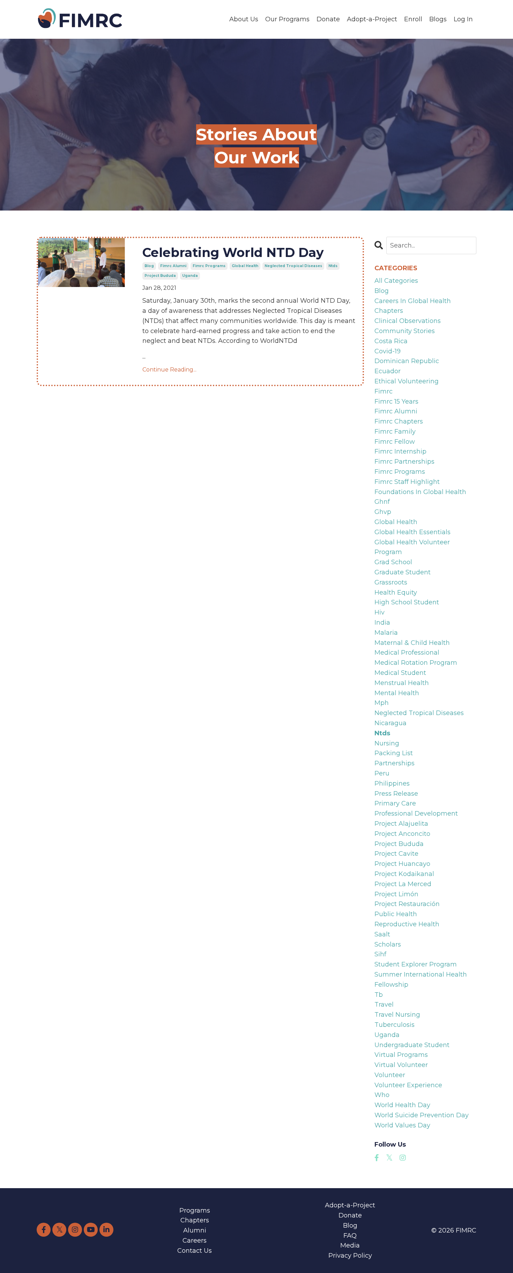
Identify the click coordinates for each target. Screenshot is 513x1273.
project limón (396, 894)
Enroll (413, 19)
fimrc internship (400, 451)
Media (350, 1245)
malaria (386, 632)
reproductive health (406, 924)
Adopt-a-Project (372, 19)
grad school (393, 562)
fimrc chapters (398, 421)
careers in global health (412, 301)
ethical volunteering (406, 381)
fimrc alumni (173, 266)
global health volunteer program (412, 547)
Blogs (438, 19)
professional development (416, 813)
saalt (382, 934)
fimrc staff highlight (407, 482)
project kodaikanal (404, 874)
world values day (402, 1125)
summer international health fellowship (420, 979)
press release (396, 793)
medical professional (406, 652)
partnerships (394, 763)
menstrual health (401, 683)
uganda (190, 275)
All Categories (396, 281)
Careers (195, 1240)
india (382, 622)
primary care (395, 803)
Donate (328, 19)
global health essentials (412, 532)
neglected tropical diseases (293, 266)
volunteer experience (408, 1085)
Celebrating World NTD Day (233, 252)
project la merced (402, 884)
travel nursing (397, 1014)
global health (245, 266)
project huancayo (402, 864)
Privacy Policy (350, 1255)
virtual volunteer (401, 1065)
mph (381, 703)
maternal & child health (412, 643)
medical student (400, 673)
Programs (194, 1210)
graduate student (402, 572)
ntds (332, 266)
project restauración (407, 904)
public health (395, 914)
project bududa (160, 275)
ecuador (387, 371)
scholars (387, 944)
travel (384, 1004)
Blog (350, 1225)
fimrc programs (209, 266)
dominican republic (406, 361)
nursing (386, 743)
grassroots (390, 582)
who (381, 1095)
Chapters (194, 1220)
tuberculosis (394, 1025)
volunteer (389, 1075)
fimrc (383, 391)
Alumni (194, 1230)
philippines (392, 783)
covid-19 (387, 351)
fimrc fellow (394, 442)
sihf (380, 954)
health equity (395, 592)
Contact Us (194, 1250)
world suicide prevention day (421, 1115)
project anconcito (402, 834)
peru (381, 773)
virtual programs (401, 1055)
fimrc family (395, 431)
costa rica (391, 341)
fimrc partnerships (404, 461)
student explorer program (415, 964)
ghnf (382, 502)
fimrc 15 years (396, 401)
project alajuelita (401, 823)
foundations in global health (420, 492)
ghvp (382, 512)
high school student (406, 602)
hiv (379, 612)
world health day (402, 1105)
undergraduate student (411, 1045)
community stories (404, 331)
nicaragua (390, 723)
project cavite (396, 854)
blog (149, 266)
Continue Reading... (169, 369)
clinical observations (407, 321)
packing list (393, 753)
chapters (388, 311)
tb (378, 995)
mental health (396, 693)
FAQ (350, 1235)
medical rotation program (415, 663)
